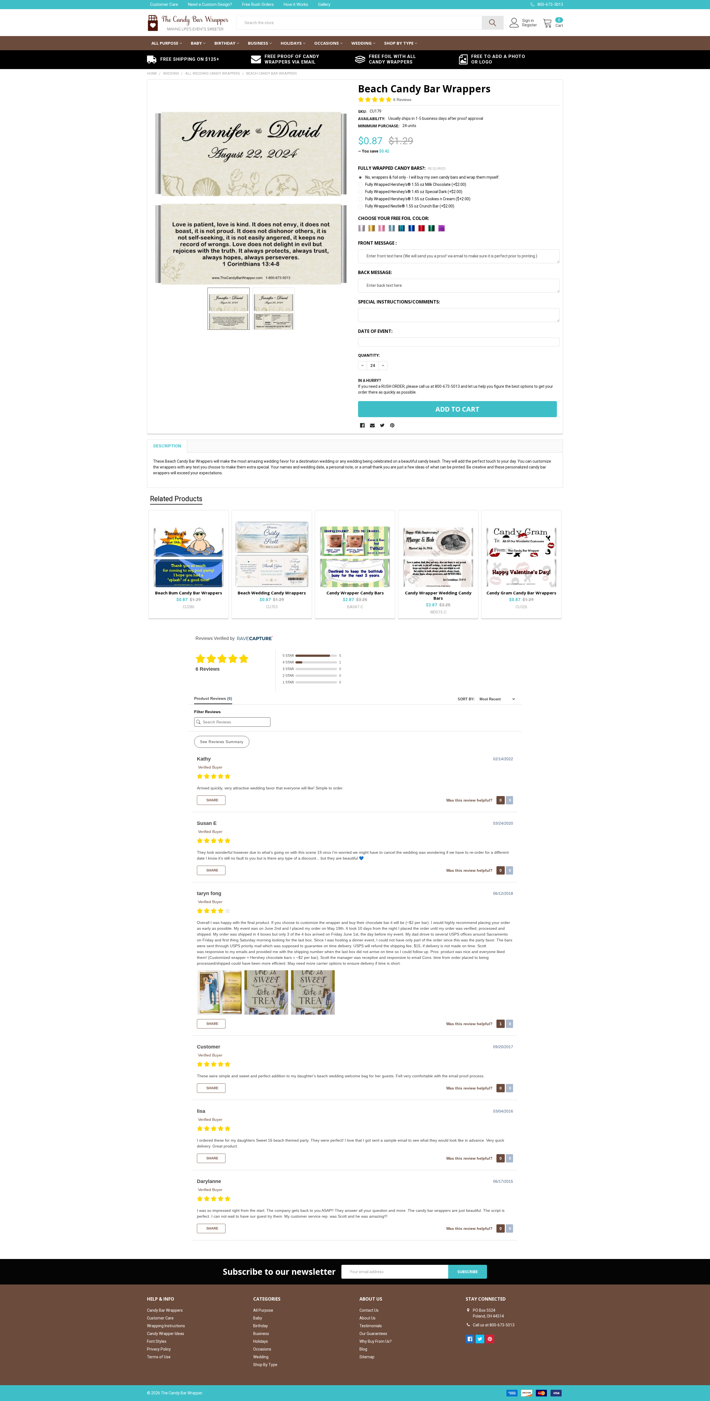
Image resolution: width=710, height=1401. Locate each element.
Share (212, 800)
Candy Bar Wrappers (165, 1310)
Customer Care (164, 4)
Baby (196, 43)
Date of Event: (375, 331)
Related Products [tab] (176, 499)
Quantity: (369, 355)
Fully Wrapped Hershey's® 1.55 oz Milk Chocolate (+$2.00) (415, 184)
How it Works (296, 4)
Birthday (224, 43)
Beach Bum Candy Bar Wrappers (188, 593)
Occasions (326, 43)
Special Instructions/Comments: (399, 302)
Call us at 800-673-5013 (493, 1325)
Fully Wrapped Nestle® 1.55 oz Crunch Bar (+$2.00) (409, 206)
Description (167, 446)
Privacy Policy (159, 1349)
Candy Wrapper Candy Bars (355, 593)
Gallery (324, 4)
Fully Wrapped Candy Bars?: (402, 168)
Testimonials (370, 1326)
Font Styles (156, 1341)
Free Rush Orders (258, 4)
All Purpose (164, 43)
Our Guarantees (373, 1333)
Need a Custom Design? (210, 4)
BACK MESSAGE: (375, 272)
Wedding (361, 43)
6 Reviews (402, 99)
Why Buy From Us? (375, 1341)
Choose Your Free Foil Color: (393, 218)
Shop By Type (399, 43)
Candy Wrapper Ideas (165, 1333)
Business (258, 43)
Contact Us (369, 1310)
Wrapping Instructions (166, 1326)
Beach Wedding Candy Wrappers (272, 593)
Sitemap (366, 1357)
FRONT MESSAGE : (377, 243)
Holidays (291, 43)
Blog (363, 1349)
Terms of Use (159, 1357)
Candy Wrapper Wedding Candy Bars (438, 595)
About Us (367, 1318)
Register (529, 25)
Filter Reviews (207, 712)
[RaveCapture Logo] (253, 639)
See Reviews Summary (222, 741)
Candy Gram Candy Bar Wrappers (521, 593)
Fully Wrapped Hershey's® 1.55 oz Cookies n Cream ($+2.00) (417, 199)
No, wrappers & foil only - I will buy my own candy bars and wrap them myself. (432, 177)
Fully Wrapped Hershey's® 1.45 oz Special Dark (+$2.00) (413, 191)
